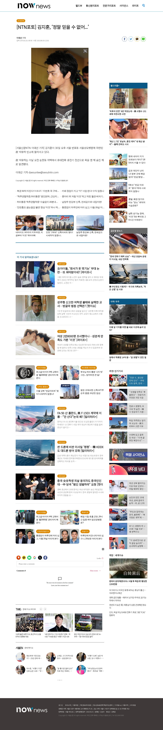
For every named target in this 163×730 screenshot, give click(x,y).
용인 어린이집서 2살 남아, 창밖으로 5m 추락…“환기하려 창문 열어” (28, 635)
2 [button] (59, 680)
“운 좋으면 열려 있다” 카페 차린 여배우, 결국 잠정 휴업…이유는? (65, 671)
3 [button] (61, 680)
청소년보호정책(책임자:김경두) (103, 705)
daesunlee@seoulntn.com (44, 172)
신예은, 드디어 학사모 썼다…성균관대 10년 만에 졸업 (65, 658)
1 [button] (58, 680)
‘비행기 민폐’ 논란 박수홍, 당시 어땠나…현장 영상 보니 (95, 658)
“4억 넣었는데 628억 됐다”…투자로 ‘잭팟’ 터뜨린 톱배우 (95, 671)
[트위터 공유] (130, 41)
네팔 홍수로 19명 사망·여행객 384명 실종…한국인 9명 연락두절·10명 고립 (87, 635)
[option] (28, 626)
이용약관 (75, 705)
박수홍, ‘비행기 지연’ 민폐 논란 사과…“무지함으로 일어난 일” (34, 671)
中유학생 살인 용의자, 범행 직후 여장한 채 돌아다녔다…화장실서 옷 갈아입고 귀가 (58, 636)
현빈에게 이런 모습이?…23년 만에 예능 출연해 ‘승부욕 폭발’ (34, 658)
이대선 (19, 37)
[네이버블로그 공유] (143, 41)
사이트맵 (133, 705)
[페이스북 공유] (124, 41)
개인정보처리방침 (85, 705)
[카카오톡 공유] (137, 41)
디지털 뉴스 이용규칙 (121, 705)
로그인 (61, 705)
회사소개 (68, 705)
